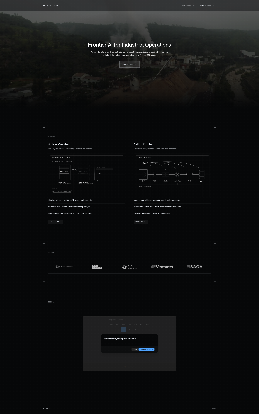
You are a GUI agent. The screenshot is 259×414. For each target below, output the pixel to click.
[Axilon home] (50, 5)
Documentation (188, 5)
